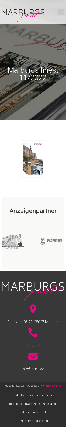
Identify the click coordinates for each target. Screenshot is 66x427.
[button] (61, 12)
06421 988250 (33, 345)
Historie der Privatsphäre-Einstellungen (33, 404)
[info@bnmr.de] (33, 356)
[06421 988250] (33, 332)
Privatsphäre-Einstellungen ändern (33, 395)
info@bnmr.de (33, 369)
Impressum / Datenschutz (33, 421)
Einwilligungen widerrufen (33, 412)
